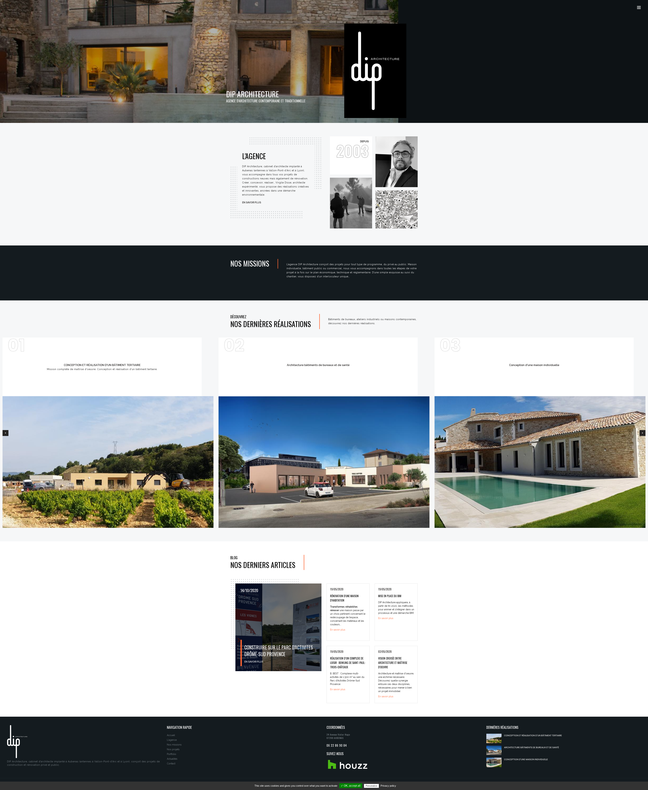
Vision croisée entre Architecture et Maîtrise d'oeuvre (392, 662)
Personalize (371, 786)
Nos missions (174, 744)
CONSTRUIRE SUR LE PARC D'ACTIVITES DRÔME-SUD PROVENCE (278, 650)
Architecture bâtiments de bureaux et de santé (531, 747)
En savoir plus (251, 202)
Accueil (171, 735)
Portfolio (171, 754)
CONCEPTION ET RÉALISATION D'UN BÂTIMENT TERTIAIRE (533, 735)
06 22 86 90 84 (337, 745)
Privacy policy (388, 785)
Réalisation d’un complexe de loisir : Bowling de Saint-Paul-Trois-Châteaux (348, 662)
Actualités (172, 758)
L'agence (172, 740)
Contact (171, 763)
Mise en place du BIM (389, 596)
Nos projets (173, 749)
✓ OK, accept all (350, 785)
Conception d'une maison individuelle (526, 759)
